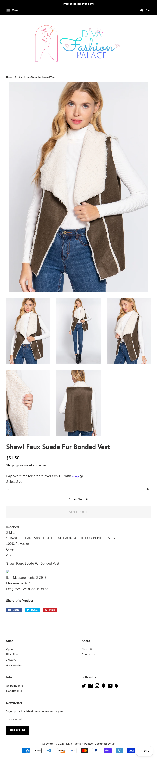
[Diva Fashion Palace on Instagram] (97, 686)
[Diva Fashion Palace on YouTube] (110, 686)
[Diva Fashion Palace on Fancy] (116, 686)
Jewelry (11, 659)
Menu (15, 10)
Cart (148, 10)
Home (9, 76)
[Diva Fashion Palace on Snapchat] (103, 686)
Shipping (12, 465)
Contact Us (89, 654)
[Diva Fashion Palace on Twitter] (84, 686)
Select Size (14, 481)
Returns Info (14, 690)
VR (113, 743)
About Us (87, 649)
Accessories (14, 665)
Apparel (11, 649)
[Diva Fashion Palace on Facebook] (90, 686)
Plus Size (12, 654)
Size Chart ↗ (78, 499)
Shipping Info (14, 685)
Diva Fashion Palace (79, 743)
